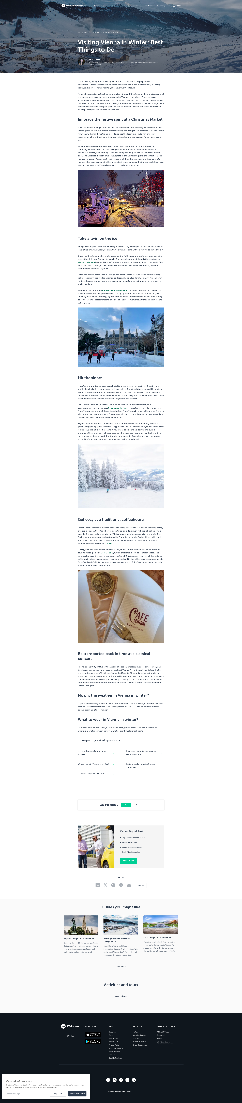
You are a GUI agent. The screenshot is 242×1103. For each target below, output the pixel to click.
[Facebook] (108, 1081)
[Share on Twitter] (34, 550)
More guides (121, 966)
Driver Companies (140, 1045)
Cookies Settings (13, 1094)
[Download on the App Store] (95, 1034)
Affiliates (136, 1038)
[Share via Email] (34, 574)
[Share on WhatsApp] (34, 558)
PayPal (159, 1038)
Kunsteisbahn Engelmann (114, 290)
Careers (112, 1055)
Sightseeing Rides (112, 6)
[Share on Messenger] (34, 566)
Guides (126, 6)
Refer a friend (114, 1052)
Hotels (135, 1032)
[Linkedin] (134, 1081)
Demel (109, 543)
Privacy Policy (114, 1045)
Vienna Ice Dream (86, 262)
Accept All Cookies (77, 1094)
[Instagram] (121, 1081)
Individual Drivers (139, 1042)
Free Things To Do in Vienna (157, 937)
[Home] (70, 1026)
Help (72, 1036)
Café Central (107, 553)
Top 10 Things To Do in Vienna (79, 938)
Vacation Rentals (139, 1035)
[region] (46, 1086)
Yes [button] (126, 805)
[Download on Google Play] (95, 1041)
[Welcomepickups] (73, 6)
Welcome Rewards (116, 1048)
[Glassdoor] (127, 1081)
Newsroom (113, 1038)
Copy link (140, 885)
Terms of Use (114, 1042)
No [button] (137, 805)
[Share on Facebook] (34, 542)
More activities (121, 996)
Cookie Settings (115, 1058)
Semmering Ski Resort (118, 408)
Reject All (58, 1094)
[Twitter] (115, 1081)
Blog (111, 1035)
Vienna (95, 33)
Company (112, 1032)
